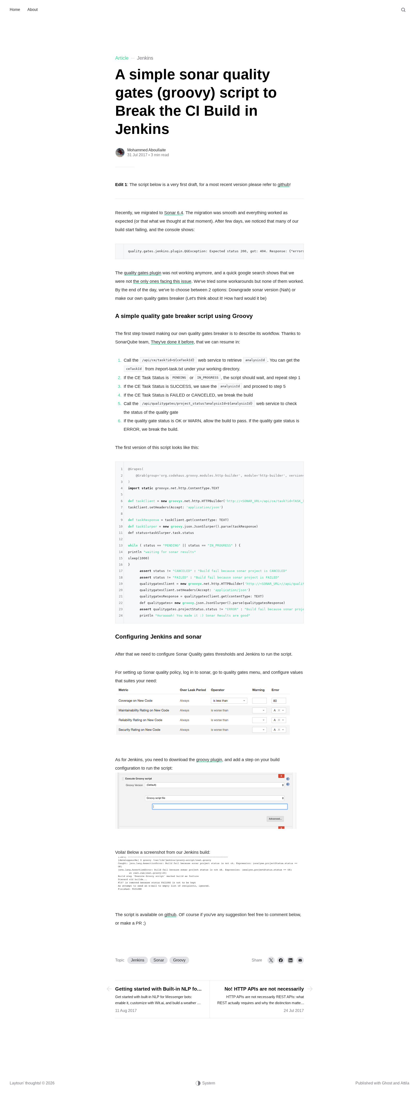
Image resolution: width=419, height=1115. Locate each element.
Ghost (387, 1083)
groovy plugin (209, 759)
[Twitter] (271, 960)
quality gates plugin (142, 272)
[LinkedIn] (290, 960)
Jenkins (137, 960)
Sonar (158, 960)
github (284, 184)
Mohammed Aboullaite (146, 150)
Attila (405, 1083)
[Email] (300, 960)
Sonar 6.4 (173, 212)
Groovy (179, 960)
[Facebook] (280, 960)
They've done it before (172, 342)
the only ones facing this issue (162, 281)
